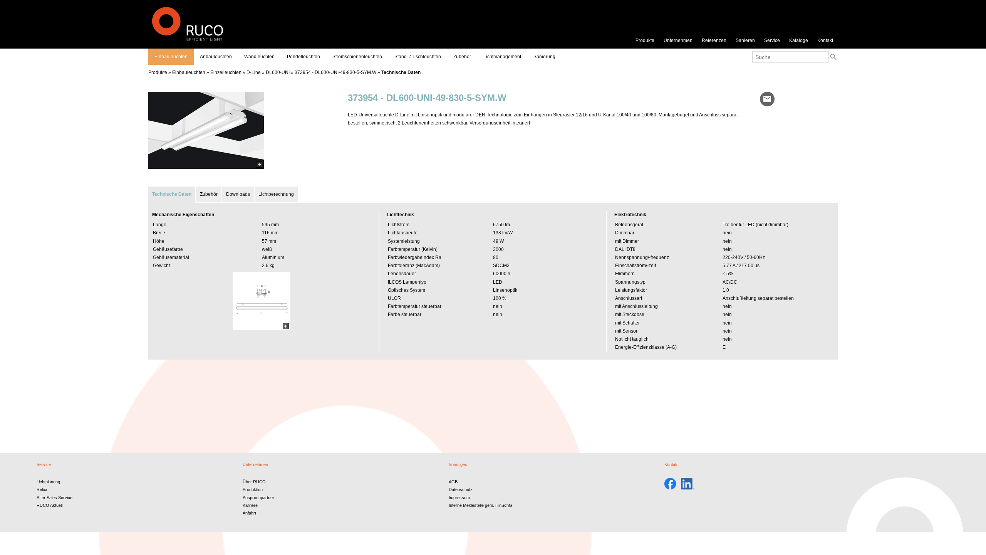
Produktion (253, 489)
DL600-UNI (278, 72)
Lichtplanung (48, 481)
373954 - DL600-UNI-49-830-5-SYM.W (335, 72)
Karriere (250, 505)
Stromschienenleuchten (357, 56)
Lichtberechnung (276, 194)
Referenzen (714, 40)
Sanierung (544, 56)
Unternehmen (678, 40)
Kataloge (798, 40)
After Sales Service (54, 497)
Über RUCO (254, 481)
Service (772, 40)
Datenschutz (461, 489)
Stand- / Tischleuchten (417, 56)
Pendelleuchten (303, 56)
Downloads (238, 194)
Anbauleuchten (216, 56)
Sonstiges (458, 464)
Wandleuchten (259, 56)
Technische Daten (401, 72)
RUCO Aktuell (49, 505)
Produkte (645, 40)
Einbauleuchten (171, 56)
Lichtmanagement (502, 56)
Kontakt (825, 40)
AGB (453, 481)
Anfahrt (249, 513)
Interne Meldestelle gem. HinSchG (480, 505)
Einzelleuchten (225, 72)
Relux (42, 489)
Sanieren (745, 40)
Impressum (459, 497)
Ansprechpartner (258, 497)
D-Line (253, 72)
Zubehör (462, 56)
